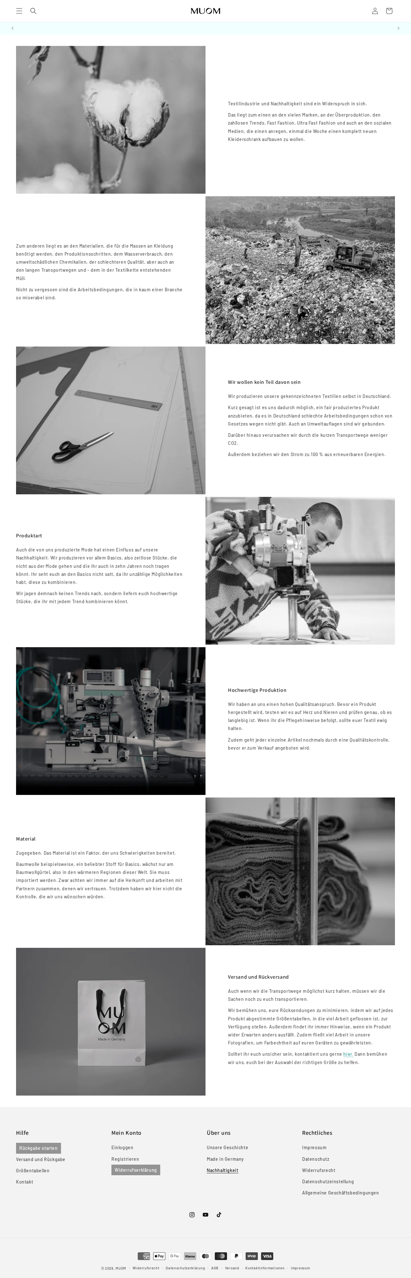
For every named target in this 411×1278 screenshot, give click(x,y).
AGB (215, 1268)
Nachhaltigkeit (222, 1170)
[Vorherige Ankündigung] (12, 28)
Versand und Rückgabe (41, 1159)
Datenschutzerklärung (185, 1268)
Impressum (314, 1147)
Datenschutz (315, 1159)
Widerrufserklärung (136, 1170)
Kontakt (24, 1182)
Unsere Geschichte (227, 1147)
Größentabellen (32, 1170)
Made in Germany (225, 1159)
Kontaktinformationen (264, 1268)
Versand (232, 1268)
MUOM (121, 1268)
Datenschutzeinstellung (328, 1181)
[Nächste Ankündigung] (398, 28)
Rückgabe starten (38, 1148)
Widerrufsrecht (318, 1170)
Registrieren (125, 1159)
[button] (19, 11)
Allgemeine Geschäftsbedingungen (340, 1192)
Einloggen (122, 1147)
